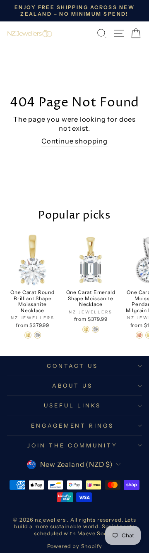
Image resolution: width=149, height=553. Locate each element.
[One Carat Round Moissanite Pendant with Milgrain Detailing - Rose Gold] (139, 335)
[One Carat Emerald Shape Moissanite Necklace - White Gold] (95, 329)
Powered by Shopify (74, 546)
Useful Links (72, 405)
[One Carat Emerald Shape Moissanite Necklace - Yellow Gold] (86, 329)
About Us (72, 385)
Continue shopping (74, 141)
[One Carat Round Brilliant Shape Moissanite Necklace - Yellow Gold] (28, 335)
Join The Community (72, 445)
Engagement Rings (72, 425)
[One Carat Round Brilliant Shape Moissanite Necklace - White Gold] (37, 335)
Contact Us (72, 365)
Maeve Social (95, 533)
